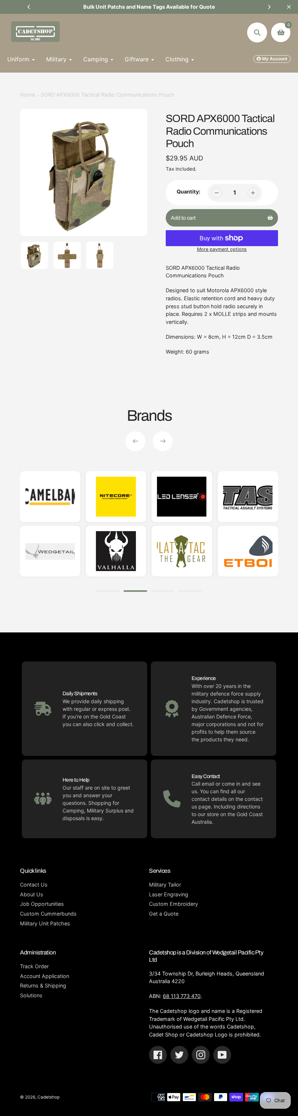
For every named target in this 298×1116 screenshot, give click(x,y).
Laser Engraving (168, 894)
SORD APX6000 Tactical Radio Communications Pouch (107, 94)
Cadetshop (48, 1097)
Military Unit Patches (45, 923)
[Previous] (29, 7)
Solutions (31, 995)
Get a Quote (163, 914)
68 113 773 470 (182, 996)
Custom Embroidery (173, 904)
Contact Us (34, 884)
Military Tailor (165, 884)
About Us (31, 894)
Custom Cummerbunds (48, 914)
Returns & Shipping (43, 985)
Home (27, 94)
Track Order (34, 966)
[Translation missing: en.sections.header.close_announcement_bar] (289, 7)
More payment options (222, 249)
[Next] (269, 7)
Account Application (44, 976)
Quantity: (188, 191)
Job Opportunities (42, 904)
